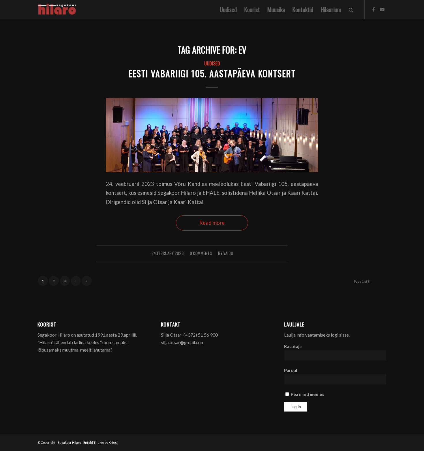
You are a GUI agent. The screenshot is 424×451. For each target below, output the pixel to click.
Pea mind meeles (307, 394)
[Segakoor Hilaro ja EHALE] (212, 135)
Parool (290, 370)
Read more (212, 223)
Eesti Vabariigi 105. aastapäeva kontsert (212, 73)
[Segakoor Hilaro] (58, 9)
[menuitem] (228, 9)
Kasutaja (293, 346)
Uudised (212, 63)
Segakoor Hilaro (69, 442)
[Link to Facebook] (373, 9)
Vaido (228, 253)
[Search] (351, 9)
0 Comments (201, 253)
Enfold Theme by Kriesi (100, 442)
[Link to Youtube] (382, 9)
